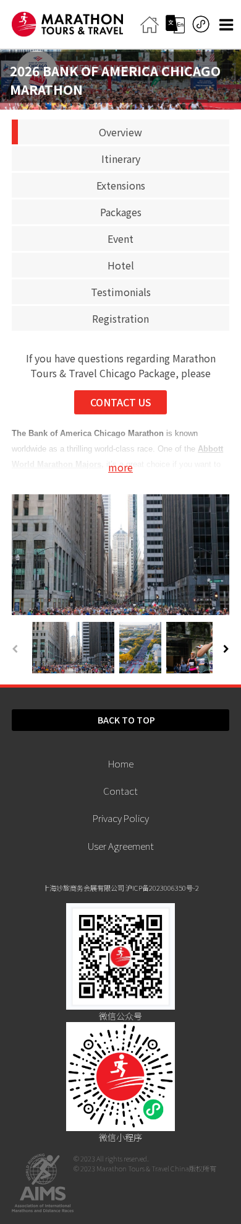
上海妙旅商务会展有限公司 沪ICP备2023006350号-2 (121, 888)
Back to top (126, 720)
